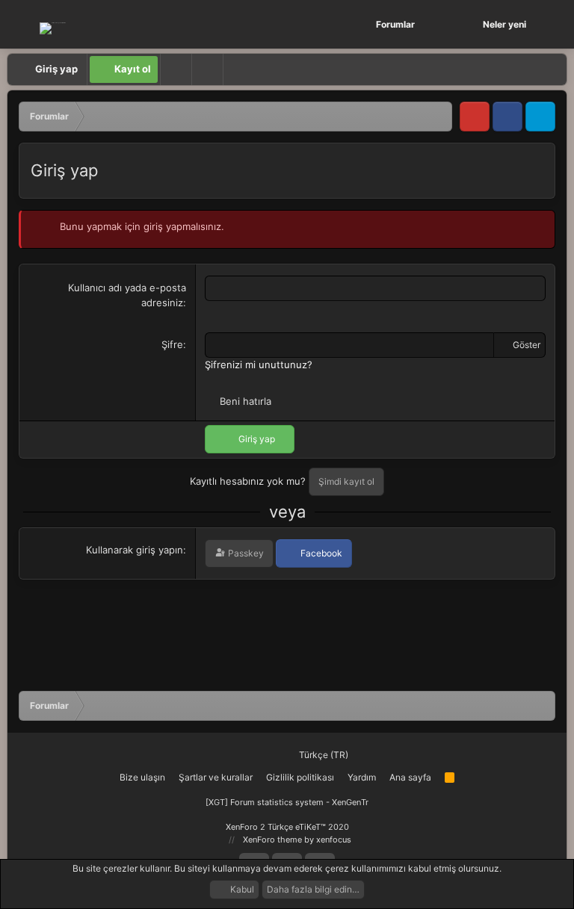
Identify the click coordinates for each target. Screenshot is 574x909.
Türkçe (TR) (322, 754)
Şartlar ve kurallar (216, 777)
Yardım (362, 777)
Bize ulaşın (142, 777)
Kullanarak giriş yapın (134, 550)
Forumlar (395, 24)
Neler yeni (504, 24)
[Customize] (175, 69)
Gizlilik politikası (300, 777)
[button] (440, 24)
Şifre (172, 344)
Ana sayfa (410, 777)
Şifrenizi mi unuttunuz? (258, 364)
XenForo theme (272, 839)
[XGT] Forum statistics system (287, 802)
